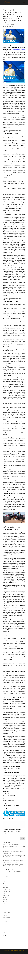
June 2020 (5, 899)
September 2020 (6, 895)
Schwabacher (5, 244)
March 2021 (5, 885)
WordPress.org (6, 944)
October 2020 (6, 893)
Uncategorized (6, 930)
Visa (4, 932)
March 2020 (5, 906)
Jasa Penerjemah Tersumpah (9, 926)
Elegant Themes (14, 950)
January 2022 (5, 876)
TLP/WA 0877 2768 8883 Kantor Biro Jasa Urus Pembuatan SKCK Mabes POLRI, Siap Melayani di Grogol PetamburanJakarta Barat (13, 860)
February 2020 (6, 908)
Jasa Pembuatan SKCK (8, 924)
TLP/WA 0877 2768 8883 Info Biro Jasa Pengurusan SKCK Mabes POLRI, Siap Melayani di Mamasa (14, 846)
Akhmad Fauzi (7, 24)
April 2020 (5, 903)
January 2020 (5, 910)
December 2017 (6, 912)
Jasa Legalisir (5, 919)
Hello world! (18, 871)
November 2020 (6, 891)
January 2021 (5, 887)
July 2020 (5, 897)
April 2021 (5, 883)
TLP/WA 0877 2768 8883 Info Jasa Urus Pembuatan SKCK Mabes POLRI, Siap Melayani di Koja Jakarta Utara (13, 851)
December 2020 (6, 889)
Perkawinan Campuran (8, 928)
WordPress (14, 952)
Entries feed (5, 939)
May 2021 (5, 881)
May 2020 (5, 901)
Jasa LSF (5, 921)
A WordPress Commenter (8, 871)
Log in (4, 937)
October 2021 (6, 879)
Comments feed (6, 941)
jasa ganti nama (6, 917)
